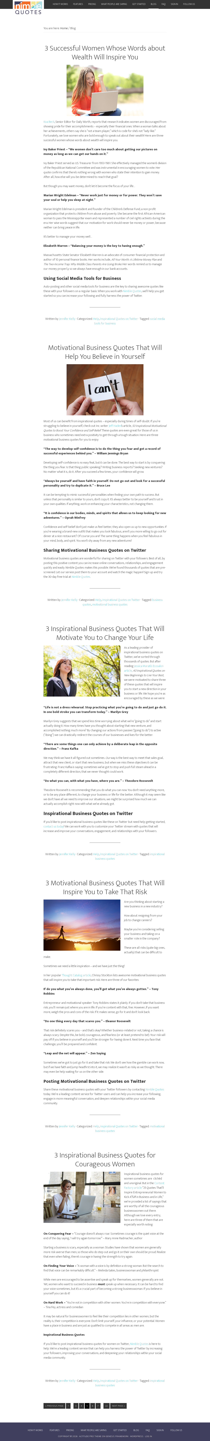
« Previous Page (54, 1406)
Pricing (70, 1430)
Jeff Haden (115, 425)
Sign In (160, 1430)
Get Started (120, 1430)
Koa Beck (49, 121)
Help (96, 318)
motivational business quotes (109, 604)
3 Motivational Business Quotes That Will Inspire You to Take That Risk (105, 887)
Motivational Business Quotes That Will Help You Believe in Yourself (105, 352)
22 (106, 1406)
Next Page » (118, 1406)
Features (54, 1430)
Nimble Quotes (132, 291)
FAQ (148, 1430)
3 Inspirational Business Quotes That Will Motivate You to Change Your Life (105, 633)
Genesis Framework (117, 1436)
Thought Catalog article (76, 975)
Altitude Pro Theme (90, 1436)
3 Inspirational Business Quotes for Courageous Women (105, 1159)
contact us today (54, 826)
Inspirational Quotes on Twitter (119, 318)
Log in (148, 1436)
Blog (136, 1430)
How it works (35, 1430)
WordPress (136, 1436)
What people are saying (94, 1430)
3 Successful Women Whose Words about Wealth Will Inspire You (105, 52)
